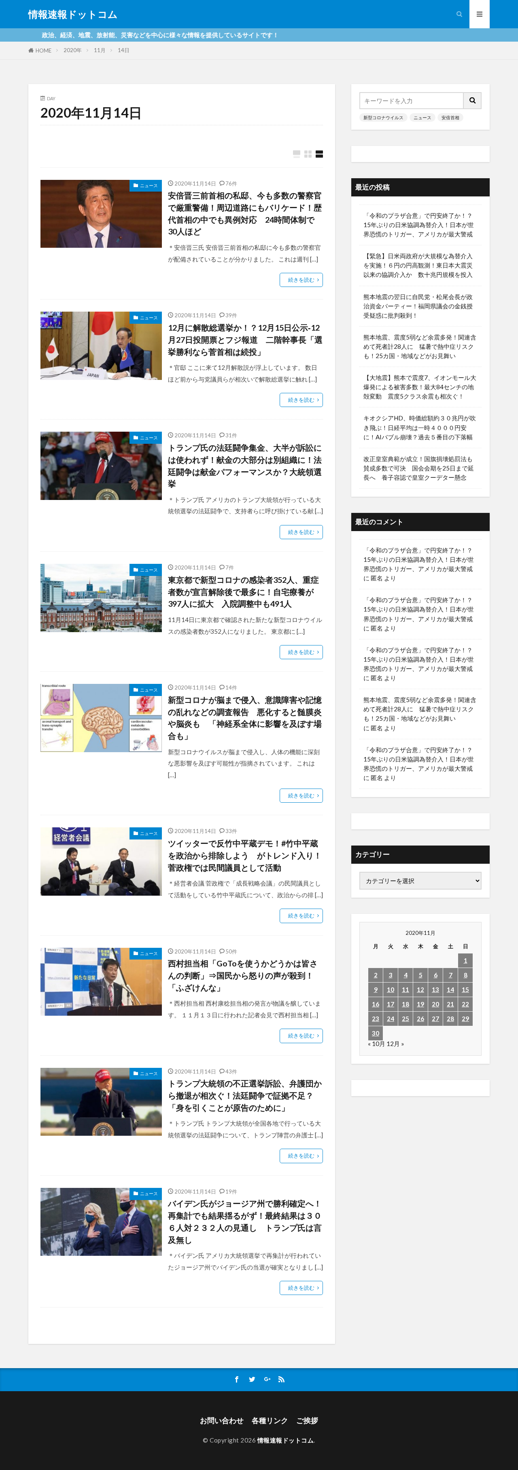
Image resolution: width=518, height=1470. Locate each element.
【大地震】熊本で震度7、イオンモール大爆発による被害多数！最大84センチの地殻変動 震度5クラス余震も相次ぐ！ (419, 387)
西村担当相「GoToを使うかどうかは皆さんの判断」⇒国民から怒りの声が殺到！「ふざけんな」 (243, 975)
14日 (124, 50)
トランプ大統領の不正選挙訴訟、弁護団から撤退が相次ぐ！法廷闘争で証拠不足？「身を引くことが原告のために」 (245, 1095)
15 (465, 989)
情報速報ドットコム (73, 14)
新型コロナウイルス (383, 117)
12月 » (395, 1043)
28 (450, 1018)
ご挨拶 (307, 1420)
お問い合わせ (222, 1420)
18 (405, 1004)
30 (375, 1033)
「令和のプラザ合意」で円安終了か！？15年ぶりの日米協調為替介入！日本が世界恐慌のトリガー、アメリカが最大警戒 (418, 225)
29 (465, 1018)
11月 (100, 50)
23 (375, 1018)
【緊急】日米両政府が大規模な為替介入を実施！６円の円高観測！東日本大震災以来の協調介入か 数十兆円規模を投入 (418, 265)
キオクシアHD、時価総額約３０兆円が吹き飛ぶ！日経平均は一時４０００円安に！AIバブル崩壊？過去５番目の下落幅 (419, 427)
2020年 (73, 50)
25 (405, 1018)
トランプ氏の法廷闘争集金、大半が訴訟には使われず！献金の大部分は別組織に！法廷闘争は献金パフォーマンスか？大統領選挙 (245, 465)
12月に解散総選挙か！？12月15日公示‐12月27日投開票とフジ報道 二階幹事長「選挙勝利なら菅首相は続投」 (245, 339)
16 (375, 1004)
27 (435, 1018)
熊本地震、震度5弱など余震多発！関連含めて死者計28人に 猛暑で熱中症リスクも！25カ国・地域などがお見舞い (419, 346)
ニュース (149, 185)
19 (420, 1004)
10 (390, 989)
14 (450, 989)
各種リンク (270, 1420)
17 (390, 1004)
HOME (43, 50)
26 (420, 1018)
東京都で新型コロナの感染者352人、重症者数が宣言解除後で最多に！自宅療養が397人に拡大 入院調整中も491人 (243, 591)
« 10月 (376, 1043)
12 (420, 989)
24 (390, 1018)
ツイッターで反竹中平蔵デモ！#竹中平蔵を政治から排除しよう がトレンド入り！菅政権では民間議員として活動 (245, 855)
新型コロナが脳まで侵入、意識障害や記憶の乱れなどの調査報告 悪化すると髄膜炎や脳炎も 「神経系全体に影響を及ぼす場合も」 (245, 717)
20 (435, 1004)
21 (450, 1004)
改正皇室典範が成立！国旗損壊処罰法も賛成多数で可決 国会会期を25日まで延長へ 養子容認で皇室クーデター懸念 (418, 468)
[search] (473, 100)
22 (465, 1004)
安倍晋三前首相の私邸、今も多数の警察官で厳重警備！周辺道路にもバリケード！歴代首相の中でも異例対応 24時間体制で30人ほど (245, 213)
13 (435, 989)
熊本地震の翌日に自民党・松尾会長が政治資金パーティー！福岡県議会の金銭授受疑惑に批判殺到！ (418, 306)
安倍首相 (450, 117)
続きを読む (301, 279)
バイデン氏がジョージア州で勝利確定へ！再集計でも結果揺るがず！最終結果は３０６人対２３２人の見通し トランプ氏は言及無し (245, 1221)
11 (405, 989)
